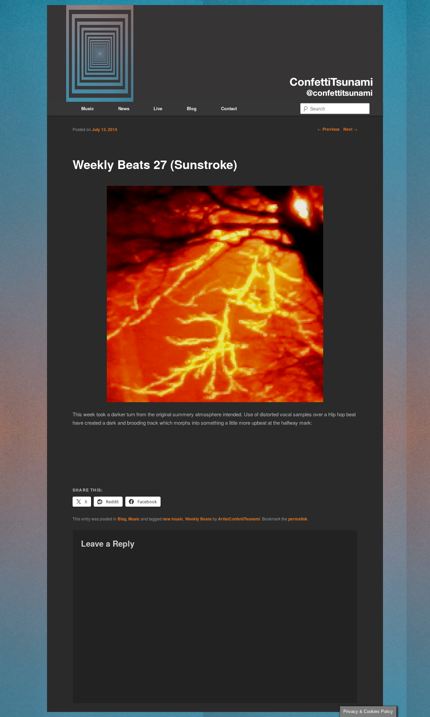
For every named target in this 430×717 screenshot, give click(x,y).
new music (173, 519)
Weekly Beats (198, 519)
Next (350, 129)
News (123, 108)
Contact (229, 108)
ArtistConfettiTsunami (239, 519)
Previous (328, 129)
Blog (192, 108)
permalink (297, 519)
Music (87, 108)
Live (158, 108)
